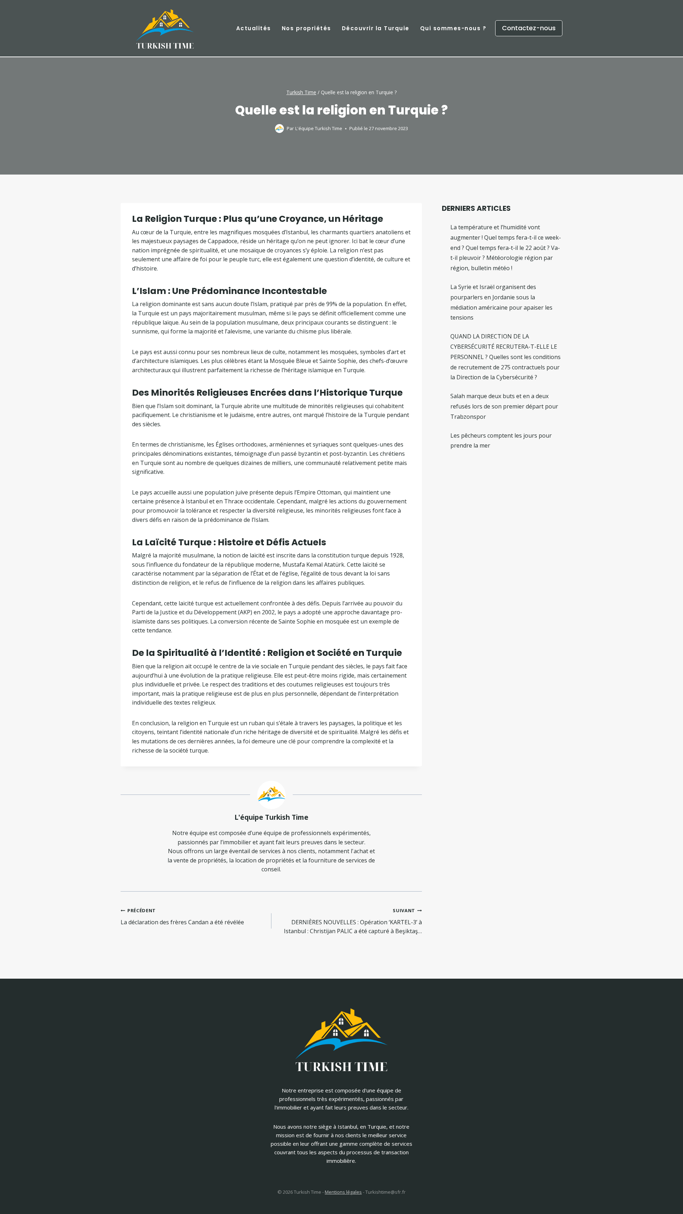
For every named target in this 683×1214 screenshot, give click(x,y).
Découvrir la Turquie (375, 28)
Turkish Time (301, 92)
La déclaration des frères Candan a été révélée (182, 916)
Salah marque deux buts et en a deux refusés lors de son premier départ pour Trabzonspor (504, 406)
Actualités (253, 28)
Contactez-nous (529, 27)
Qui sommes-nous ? (453, 28)
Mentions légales (343, 1192)
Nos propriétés (306, 28)
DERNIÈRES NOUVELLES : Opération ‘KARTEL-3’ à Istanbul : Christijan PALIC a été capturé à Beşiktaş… (353, 921)
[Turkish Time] (165, 26)
